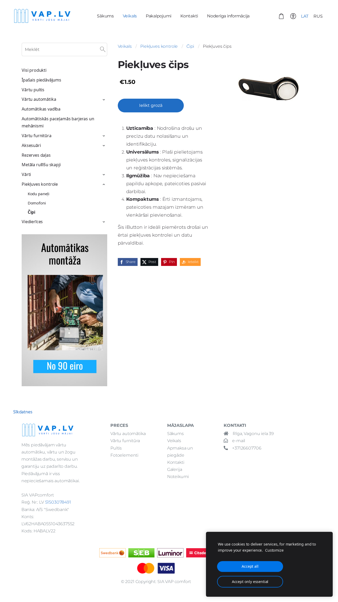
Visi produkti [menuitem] (34, 70)
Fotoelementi (124, 455)
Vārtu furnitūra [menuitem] (36, 135)
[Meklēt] (102, 49)
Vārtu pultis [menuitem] (33, 90)
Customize (274, 550)
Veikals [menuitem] (130, 15)
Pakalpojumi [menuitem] (158, 15)
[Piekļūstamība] (293, 16)
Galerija (174, 469)
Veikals (125, 46)
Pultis (116, 448)
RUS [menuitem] (318, 16)
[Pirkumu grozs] (281, 16)
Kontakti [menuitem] (189, 15)
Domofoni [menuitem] (37, 203)
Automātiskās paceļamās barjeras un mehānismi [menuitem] (58, 122)
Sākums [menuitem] (105, 15)
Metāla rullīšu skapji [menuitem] (41, 165)
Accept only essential (250, 581)
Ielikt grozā (150, 105)
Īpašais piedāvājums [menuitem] (41, 80)
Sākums (175, 433)
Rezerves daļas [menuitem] (36, 155)
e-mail (238, 440)
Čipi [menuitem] (31, 212)
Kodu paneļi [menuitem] (38, 193)
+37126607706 (246, 448)
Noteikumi (178, 476)
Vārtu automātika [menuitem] (39, 99)
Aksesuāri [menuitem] (31, 145)
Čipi (190, 46)
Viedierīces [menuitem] (32, 221)
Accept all (250, 566)
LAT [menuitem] (304, 16)
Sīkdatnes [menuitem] (22, 412)
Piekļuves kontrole (159, 46)
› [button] (104, 100)
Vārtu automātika (127, 433)
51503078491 (58, 502)
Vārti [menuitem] (26, 174)
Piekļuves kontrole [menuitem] (40, 184)
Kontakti (175, 462)
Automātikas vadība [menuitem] (41, 109)
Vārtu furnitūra (125, 440)
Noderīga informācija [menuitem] (228, 15)
